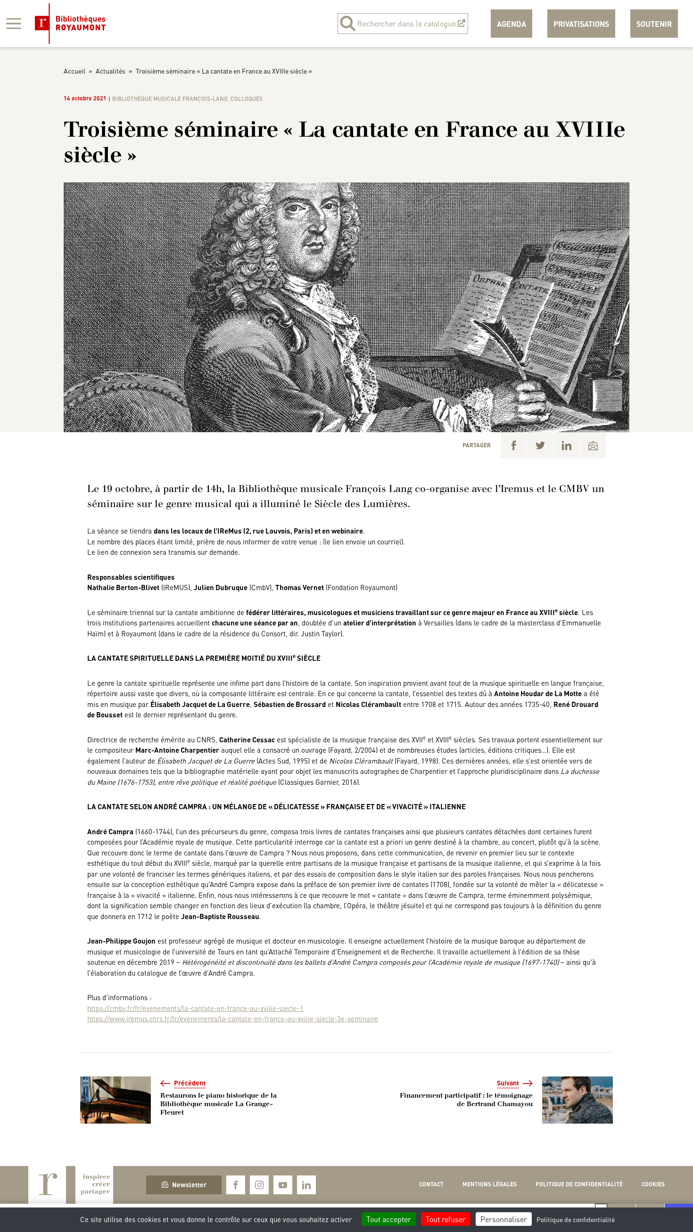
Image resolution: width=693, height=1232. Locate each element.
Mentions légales (489, 1184)
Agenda (511, 24)
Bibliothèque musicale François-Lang (170, 98)
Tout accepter (388, 1219)
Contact (431, 1184)
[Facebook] (514, 445)
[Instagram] (259, 1184)
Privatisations (581, 24)
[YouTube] (282, 1184)
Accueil (74, 70)
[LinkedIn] (566, 445)
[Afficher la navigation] (14, 23)
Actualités (110, 70)
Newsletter (189, 1184)
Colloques (247, 98)
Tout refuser (446, 1219)
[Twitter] (540, 445)
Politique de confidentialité (579, 1184)
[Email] (593, 445)
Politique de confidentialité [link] (575, 1219)
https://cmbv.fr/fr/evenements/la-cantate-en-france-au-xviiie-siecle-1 (195, 1008)
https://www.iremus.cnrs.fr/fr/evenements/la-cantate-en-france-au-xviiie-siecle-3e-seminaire (232, 1018)
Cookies (653, 1184)
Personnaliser (503, 1219)
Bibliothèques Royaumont (70, 23)
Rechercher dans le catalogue (406, 23)
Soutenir (654, 24)
